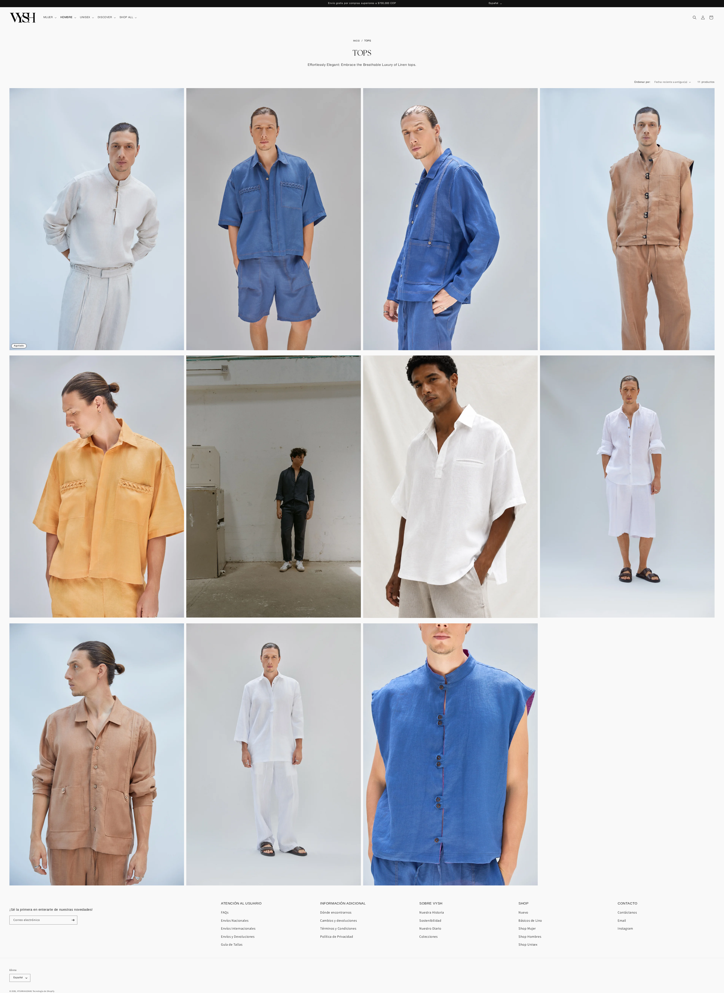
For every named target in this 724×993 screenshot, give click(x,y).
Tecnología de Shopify (43, 991)
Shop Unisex (528, 944)
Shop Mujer (527, 928)
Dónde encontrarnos (335, 912)
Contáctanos (627, 912)
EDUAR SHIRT (450, 335)
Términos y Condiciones (338, 928)
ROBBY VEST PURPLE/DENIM (450, 871)
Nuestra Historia (431, 912)
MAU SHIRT (627, 603)
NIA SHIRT (96, 335)
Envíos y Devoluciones (238, 936)
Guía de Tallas (231, 944)
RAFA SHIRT (273, 603)
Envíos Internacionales (238, 928)
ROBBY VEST (627, 335)
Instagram (625, 928)
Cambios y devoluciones (338, 920)
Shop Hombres (529, 936)
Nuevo (523, 912)
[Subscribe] (73, 920)
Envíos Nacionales (234, 920)
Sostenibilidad (430, 920)
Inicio (356, 40)
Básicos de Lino (530, 920)
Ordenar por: (642, 81)
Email (622, 920)
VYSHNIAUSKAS (24, 991)
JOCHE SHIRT (450, 603)
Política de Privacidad (336, 936)
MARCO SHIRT (273, 335)
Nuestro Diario (430, 928)
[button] (49, 18)
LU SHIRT (274, 871)
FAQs (224, 912)
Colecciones (428, 936)
